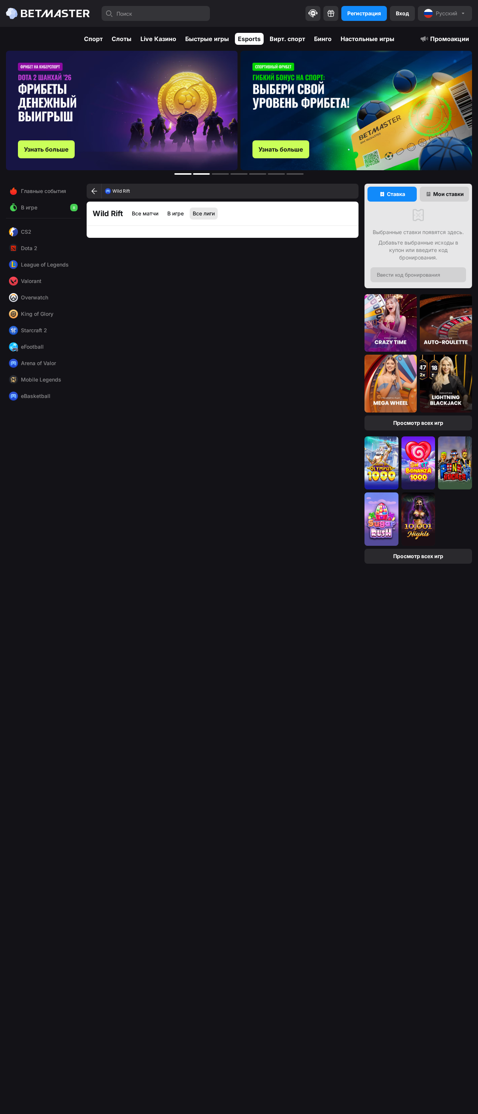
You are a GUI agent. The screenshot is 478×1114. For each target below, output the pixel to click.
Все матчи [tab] (145, 213)
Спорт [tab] (93, 39)
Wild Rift (121, 191)
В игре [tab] (175, 213)
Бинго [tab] (323, 39)
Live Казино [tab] (158, 39)
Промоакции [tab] (449, 39)
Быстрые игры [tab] (207, 39)
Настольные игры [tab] (367, 39)
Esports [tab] (249, 39)
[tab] (392, 194)
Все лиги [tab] (204, 213)
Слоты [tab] (121, 39)
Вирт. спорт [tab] (287, 39)
